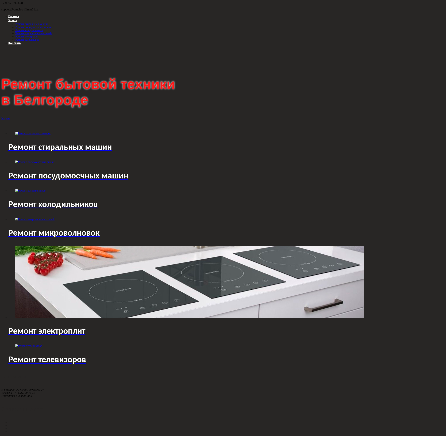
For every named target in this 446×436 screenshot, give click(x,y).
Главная (13, 16)
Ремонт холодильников (29, 30)
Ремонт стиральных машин (31, 23)
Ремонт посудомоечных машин (33, 27)
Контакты (14, 43)
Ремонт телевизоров (27, 39)
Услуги (12, 20)
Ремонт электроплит (27, 36)
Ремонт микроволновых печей (33, 33)
